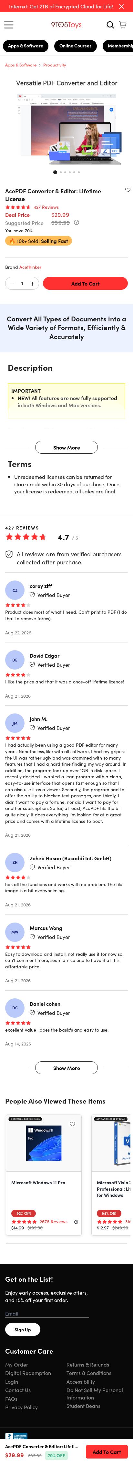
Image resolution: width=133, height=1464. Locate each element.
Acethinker (30, 267)
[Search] (110, 24)
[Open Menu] (10, 24)
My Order (16, 1364)
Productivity (54, 65)
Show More (66, 447)
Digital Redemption (28, 1372)
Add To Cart (85, 283)
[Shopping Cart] (122, 25)
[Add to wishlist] (128, 190)
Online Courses (75, 45)
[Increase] (32, 283)
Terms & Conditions (88, 1372)
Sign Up (23, 1329)
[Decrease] (11, 283)
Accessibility (80, 1381)
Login (11, 1381)
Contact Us (18, 1389)
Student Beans (83, 1405)
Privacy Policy (21, 1406)
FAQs (11, 1398)
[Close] (121, 6)
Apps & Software (25, 45)
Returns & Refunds (87, 1364)
